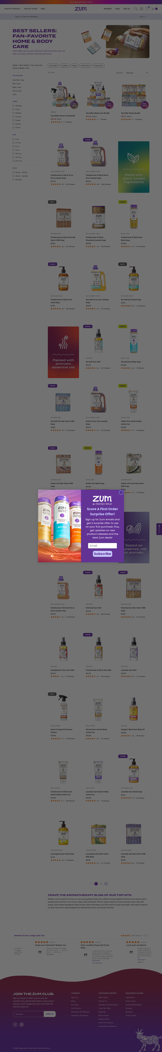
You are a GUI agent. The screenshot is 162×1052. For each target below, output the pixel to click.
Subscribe (102, 553)
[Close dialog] (121, 492)
